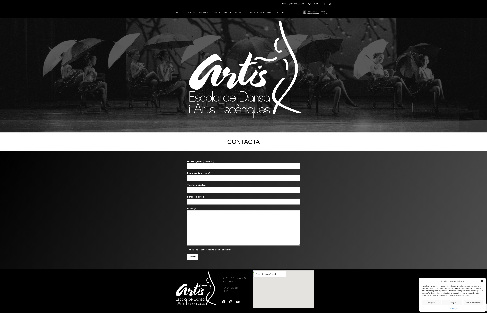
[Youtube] (238, 302)
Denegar (452, 302)
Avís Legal (453, 308)
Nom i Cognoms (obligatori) (200, 161)
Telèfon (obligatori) (196, 185)
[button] (482, 281)
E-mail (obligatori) (196, 197)
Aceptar (431, 302)
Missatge (191, 208)
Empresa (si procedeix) (198, 173)
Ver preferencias (473, 302)
